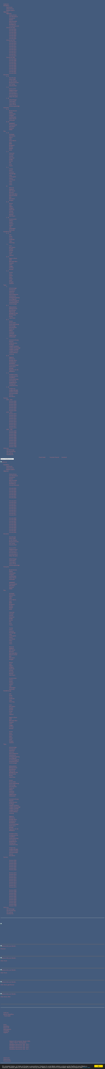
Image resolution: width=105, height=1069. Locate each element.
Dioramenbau (13, 327)
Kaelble (11, 249)
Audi (10, 142)
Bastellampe (12, 310)
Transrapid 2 (12, 103)
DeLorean (11, 158)
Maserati (11, 188)
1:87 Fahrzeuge (10, 450)
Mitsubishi (12, 198)
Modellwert (12, 363)
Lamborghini (12, 177)
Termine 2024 (12, 404)
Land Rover (12, 180)
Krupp (10, 252)
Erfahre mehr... (87, 1067)
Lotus (10, 184)
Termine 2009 (12, 431)
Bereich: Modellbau (8, 1014)
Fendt (10, 236)
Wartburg (11, 230)
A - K (7, 109)
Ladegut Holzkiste (14, 346)
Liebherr (11, 255)
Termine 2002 (12, 442)
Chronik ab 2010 (10, 40)
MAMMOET (12, 123)
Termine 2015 (12, 420)
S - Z (7, 271)
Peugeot (11, 208)
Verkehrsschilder (13, 392)
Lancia (11, 178)
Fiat (10, 162)
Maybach (11, 189)
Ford (10, 164)
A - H (7, 233)
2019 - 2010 (9, 412)
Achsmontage (13, 288)
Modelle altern (13, 360)
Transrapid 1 (12, 101)
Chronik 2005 (12, 65)
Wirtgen (11, 282)
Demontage (12, 326)
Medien (11, 20)
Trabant (11, 224)
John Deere (12, 247)
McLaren (11, 192)
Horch (10, 170)
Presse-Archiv (7, 1061)
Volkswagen (12, 228)
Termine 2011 (12, 426)
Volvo (10, 280)
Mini (10, 197)
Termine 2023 (12, 406)
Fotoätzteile (12, 337)
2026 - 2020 (9, 399)
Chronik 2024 (12, 32)
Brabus (11, 147)
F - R (7, 87)
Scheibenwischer (13, 376)
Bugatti (11, 148)
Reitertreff (6, 1028)
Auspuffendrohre (13, 302)
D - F (7, 319)
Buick (10, 150)
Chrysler (11, 155)
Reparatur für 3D (13, 370)
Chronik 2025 (12, 31)
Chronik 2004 (12, 67)
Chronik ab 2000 (10, 57)
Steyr (10, 277)
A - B (7, 133)
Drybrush (11, 329)
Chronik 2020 (12, 38)
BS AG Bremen (13, 111)
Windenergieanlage (14, 106)
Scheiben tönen (13, 374)
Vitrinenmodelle (13, 393)
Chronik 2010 (12, 56)
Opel (10, 205)
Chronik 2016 (12, 46)
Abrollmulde (12, 78)
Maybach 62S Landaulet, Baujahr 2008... (20, 1041)
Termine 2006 (12, 436)
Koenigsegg (12, 173)
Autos (5, 1024)
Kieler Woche (12, 118)
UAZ (10, 227)
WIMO (10, 129)
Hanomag (11, 242)
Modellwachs (12, 362)
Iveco (10, 246)
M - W (7, 122)
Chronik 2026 (12, 29)
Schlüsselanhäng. (13, 379)
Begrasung (12, 312)
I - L (7, 244)
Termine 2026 (12, 401)
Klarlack (11, 341)
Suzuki (11, 222)
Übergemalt (12, 384)
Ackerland (11, 291)
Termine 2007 (12, 434)
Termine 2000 (12, 445)
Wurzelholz (12, 396)
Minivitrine (12, 359)
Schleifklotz (12, 377)
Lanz (10, 253)
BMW (10, 144)
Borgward (11, 145)
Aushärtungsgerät (14, 301)
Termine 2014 (12, 421)
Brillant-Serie (12, 23)
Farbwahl (11, 333)
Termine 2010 (12, 428)
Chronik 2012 (12, 53)
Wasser (11, 395)
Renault (11, 214)
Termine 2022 (12, 407)
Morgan (11, 200)
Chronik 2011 (12, 54)
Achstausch (12, 290)
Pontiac (11, 211)
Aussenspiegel (13, 304)
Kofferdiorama (13, 343)
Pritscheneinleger (14, 365)
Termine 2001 (12, 443)
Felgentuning (12, 335)
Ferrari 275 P (12, 89)
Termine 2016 (12, 418)
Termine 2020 (12, 410)
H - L (7, 167)
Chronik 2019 (12, 42)
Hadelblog (6, 1031)
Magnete (11, 357)
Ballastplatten (13, 307)
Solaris (11, 275)
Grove (10, 238)
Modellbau (6, 1026)
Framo (11, 166)
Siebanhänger (13, 100)
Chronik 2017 (12, 45)
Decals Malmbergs (14, 324)
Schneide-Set (12, 381)
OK (98, 1066)
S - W (7, 98)
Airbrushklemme (13, 294)
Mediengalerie (7, 1029)
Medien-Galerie (10, 10)
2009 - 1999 (9, 429)
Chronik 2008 (12, 60)
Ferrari (11, 161)
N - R (7, 202)
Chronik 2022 (12, 35)
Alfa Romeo (12, 136)
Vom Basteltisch (13, 16)
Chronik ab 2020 (10, 27)
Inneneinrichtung (13, 340)
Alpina (10, 137)
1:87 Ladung (9, 453)
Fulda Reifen (12, 114)
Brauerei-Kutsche (13, 82)
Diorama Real (12, 85)
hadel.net (5, 1012)
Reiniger (11, 368)
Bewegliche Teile (13, 313)
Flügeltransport (13, 90)
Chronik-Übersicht (14, 26)
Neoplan (11, 263)
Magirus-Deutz (13, 258)
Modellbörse (12, 24)
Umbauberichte (13, 385)
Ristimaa (11, 128)
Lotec (10, 183)
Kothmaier (12, 120)
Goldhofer (12, 239)
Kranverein (12, 18)
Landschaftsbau (13, 352)
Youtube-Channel (54, 457)
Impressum (9, 7)
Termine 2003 (12, 440)
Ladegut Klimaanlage (14, 348)
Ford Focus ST (13, 92)
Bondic (11, 316)
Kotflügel (11, 344)
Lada (10, 175)
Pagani (11, 206)
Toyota (11, 225)
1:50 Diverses (9, 454)
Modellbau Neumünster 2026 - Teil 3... (19, 1044)
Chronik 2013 (12, 51)
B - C (7, 305)
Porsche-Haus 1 (13, 93)
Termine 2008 (12, 432)
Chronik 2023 (12, 34)
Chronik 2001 (12, 71)
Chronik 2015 (12, 48)
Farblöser (11, 332)
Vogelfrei (5, 1032)
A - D (7, 76)
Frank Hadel (41, 457)
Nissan (11, 203)
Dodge (11, 159)
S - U (7, 373)
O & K (10, 264)
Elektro (11, 330)
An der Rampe (13, 81)
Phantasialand (13, 125)
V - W (7, 387)
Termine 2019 (12, 414)
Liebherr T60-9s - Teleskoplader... (18, 1043)
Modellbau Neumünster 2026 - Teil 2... (19, 1047)
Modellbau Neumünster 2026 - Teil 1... (19, 1049)
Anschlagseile (12, 299)
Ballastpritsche (13, 308)
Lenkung (11, 354)
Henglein (11, 115)
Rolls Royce (12, 216)
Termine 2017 (12, 417)
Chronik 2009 (12, 59)
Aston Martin (12, 140)
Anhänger (11, 134)
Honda (11, 169)
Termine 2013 (12, 423)
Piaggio (11, 266)
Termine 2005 (12, 437)
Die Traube (12, 84)
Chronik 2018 (12, 43)
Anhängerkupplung (14, 297)
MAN (10, 260)
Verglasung (12, 388)
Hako (10, 241)
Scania (11, 272)
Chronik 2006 (12, 63)
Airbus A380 (12, 79)
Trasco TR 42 (12, 104)
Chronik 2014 (12, 49)
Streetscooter (13, 219)
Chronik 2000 (12, 73)
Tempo (11, 279)
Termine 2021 (12, 409)
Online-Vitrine (10, 9)
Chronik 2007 (12, 62)
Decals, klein (12, 322)
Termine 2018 (12, 415)
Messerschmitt (13, 195)
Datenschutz (6, 1059)
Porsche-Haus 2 (13, 95)
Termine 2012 (12, 425)
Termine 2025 (12, 403)
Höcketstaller (12, 117)
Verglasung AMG (13, 390)
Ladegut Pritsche (13, 351)
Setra (10, 274)
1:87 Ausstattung (10, 451)
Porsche (11, 213)
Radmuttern (12, 366)
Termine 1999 (12, 446)
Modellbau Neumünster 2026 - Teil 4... (19, 1046)
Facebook (64, 457)
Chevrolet (11, 153)
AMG (10, 139)
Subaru (11, 220)
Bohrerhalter (12, 315)
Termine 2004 (12, 439)
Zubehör (11, 283)
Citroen (11, 156)
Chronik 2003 (12, 68)
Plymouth (11, 209)
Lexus (10, 181)
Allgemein (9, 13)
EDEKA (11, 112)
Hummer (11, 172)
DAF (10, 235)
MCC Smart (12, 191)
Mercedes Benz (13, 194)
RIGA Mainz (12, 126)
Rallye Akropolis (13, 96)
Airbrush (11, 293)
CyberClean (12, 318)
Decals (11, 321)
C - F (7, 151)
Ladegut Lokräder (14, 349)
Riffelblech (12, 371)
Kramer (11, 250)
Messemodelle (13, 21)
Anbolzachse (12, 296)
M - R (7, 257)
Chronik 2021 (12, 37)
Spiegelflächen (13, 382)
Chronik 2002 (12, 70)
